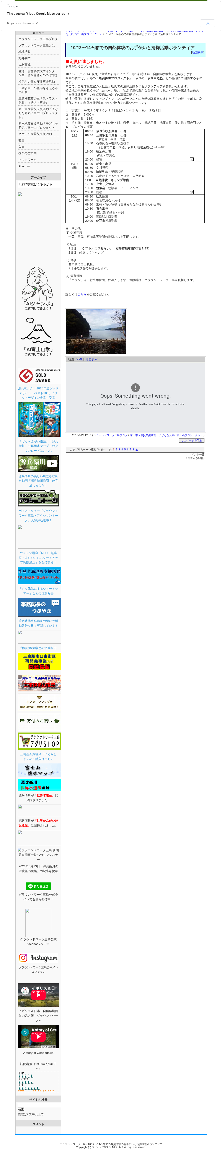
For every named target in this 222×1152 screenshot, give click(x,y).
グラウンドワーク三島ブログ (110, 435)
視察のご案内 (27, 153)
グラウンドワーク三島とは (36, 45)
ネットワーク (27, 159)
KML (80, 359)
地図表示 (197, 52)
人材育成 (24, 64)
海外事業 (24, 58)
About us (24, 166)
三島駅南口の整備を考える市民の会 (38, 90)
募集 (21, 140)
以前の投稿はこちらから (35, 184)
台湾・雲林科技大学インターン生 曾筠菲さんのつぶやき (38, 73)
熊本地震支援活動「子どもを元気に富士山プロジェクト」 (38, 125)
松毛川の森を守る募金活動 (36, 81)
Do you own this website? (23, 23)
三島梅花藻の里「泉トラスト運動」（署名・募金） (38, 100)
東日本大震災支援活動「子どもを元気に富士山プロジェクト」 (166, 435)
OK (207, 23)
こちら (82, 294)
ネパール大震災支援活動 (35, 134)
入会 (21, 147)
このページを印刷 (191, 440)
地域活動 (24, 51)
